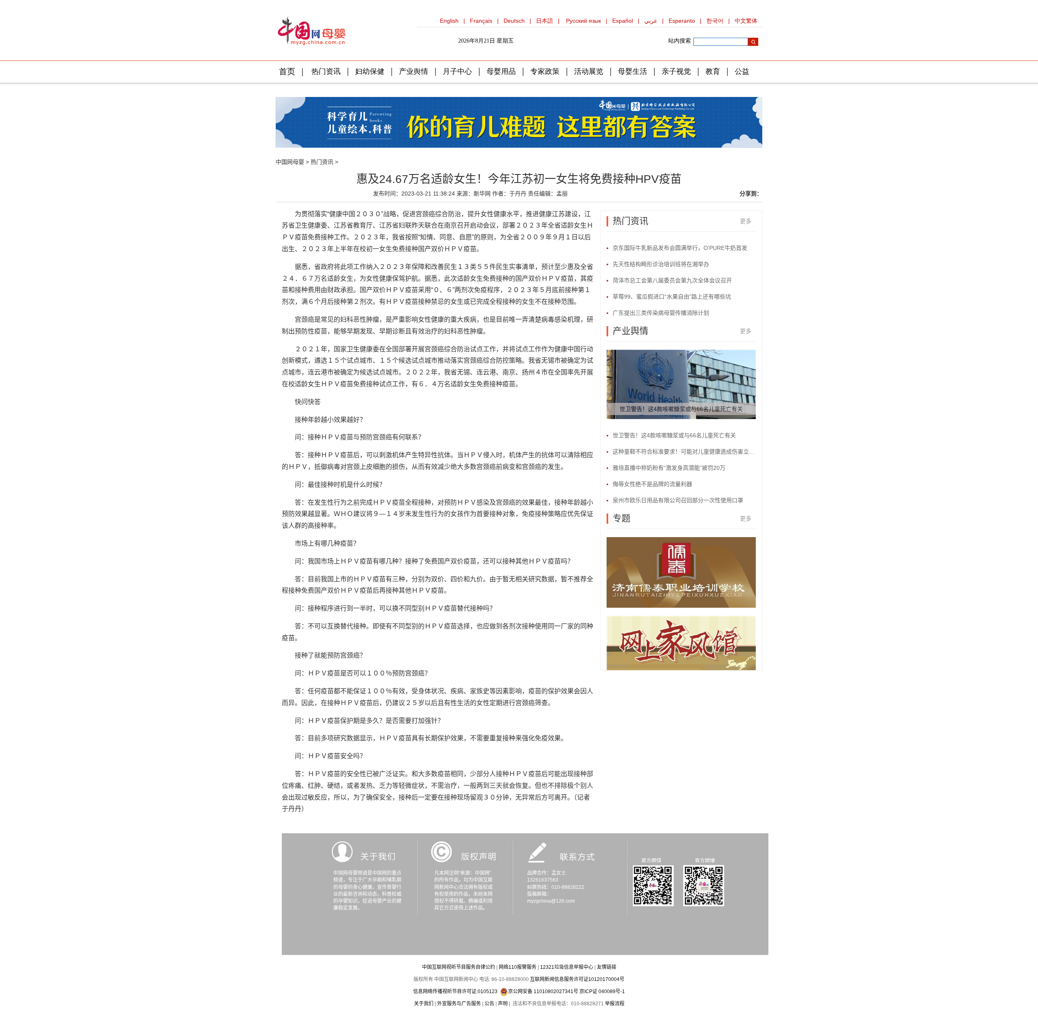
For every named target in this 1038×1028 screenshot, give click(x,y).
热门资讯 (322, 162)
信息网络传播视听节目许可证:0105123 (455, 991)
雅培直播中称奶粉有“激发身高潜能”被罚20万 (669, 468)
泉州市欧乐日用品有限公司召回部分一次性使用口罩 (678, 500)
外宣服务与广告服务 (459, 1003)
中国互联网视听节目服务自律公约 (458, 967)
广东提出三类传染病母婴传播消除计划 (661, 313)
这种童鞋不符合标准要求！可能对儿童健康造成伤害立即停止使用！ (684, 451)
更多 (745, 221)
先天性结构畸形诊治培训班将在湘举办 (661, 264)
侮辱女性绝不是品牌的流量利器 (652, 484)
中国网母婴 (290, 162)
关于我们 (423, 1003)
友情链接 (606, 967)
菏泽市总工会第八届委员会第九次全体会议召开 (672, 280)
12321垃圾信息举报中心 (566, 967)
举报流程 (614, 1003)
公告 (489, 1003)
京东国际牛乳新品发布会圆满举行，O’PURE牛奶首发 (680, 248)
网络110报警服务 (517, 967)
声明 (503, 1003)
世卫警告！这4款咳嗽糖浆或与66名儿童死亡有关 (681, 409)
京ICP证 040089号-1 (602, 991)
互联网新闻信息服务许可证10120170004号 (577, 979)
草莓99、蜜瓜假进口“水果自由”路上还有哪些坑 (672, 296)
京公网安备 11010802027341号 (543, 991)
